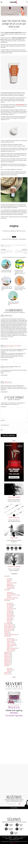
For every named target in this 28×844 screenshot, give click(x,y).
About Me (4, 837)
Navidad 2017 (7, 659)
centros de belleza (11, 582)
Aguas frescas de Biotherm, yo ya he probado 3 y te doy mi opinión (7, 252)
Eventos (8, 668)
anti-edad (9, 603)
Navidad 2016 (7, 657)
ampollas (9, 580)
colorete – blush (10, 642)
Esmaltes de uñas (10, 644)
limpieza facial (10, 585)
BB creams (9, 606)
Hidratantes (9, 612)
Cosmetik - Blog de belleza (16, 841)
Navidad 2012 (7, 652)
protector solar (7, 245)
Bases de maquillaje (11, 640)
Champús (9, 592)
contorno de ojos (10, 608)
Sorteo (8, 671)
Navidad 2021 (7, 663)
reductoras (9, 618)
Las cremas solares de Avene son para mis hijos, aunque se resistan (21, 252)
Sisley (14, 245)
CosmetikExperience (18, 838)
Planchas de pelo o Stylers (12, 595)
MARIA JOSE (6, 382)
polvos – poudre (10, 649)
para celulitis (9, 614)
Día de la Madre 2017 (8, 627)
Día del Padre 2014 (8, 629)
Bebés (8, 581)
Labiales (8, 646)
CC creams (9, 607)
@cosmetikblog (14, 807)
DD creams (9, 611)
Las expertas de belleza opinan (10, 634)
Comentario (3, 406)
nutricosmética (10, 588)
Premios (10, 837)
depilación (9, 584)
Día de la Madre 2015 (8, 626)
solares (8, 622)
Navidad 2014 (7, 655)
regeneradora (10, 619)
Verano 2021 (7, 674)
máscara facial (10, 587)
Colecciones (9, 641)
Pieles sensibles (10, 615)
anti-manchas (10, 604)
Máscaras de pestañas (11, 648)
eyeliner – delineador (11, 645)
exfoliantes (6, 631)
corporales (9, 610)
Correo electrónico (5, 425)
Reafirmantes (10, 616)
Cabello (5, 589)
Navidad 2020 (7, 661)
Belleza (5, 576)
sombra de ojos (10, 650)
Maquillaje (6, 636)
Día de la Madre (7, 623)
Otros (5, 665)
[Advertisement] (14, 742)
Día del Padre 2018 (8, 630)
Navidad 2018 (7, 660)
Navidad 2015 (7, 656)
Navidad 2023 (7, 664)
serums (8, 621)
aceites (8, 578)
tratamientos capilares (11, 597)
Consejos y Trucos (8, 599)
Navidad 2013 (7, 653)
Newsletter (23, 837)
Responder (4, 339)
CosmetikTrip (8, 838)
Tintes (8, 596)
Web (2, 429)
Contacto (16, 837)
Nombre (3, 420)
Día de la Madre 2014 (8, 625)
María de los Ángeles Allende (11, 345)
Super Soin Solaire (20, 245)
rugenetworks (14, 842)
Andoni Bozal (9, 638)
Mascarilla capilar (10, 593)
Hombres (6, 633)
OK (19, 804)
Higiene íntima (10, 669)
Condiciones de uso (14, 839)
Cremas (5, 600)
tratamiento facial (6, 246)
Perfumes (6, 672)
